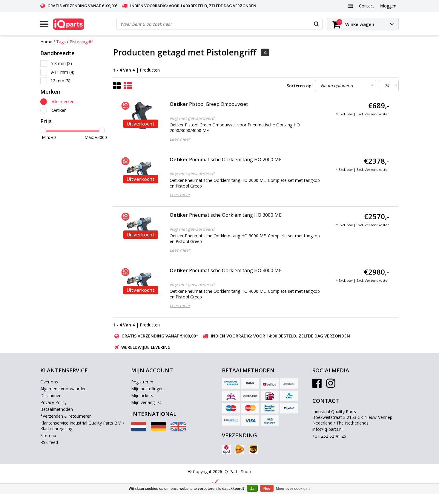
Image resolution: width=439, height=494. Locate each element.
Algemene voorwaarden (63, 388)
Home (46, 41)
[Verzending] (226, 449)
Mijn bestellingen (147, 388)
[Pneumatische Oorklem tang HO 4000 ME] (140, 282)
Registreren (142, 382)
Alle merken (63, 101)
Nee (266, 489)
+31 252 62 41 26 (329, 436)
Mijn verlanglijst (146, 402)
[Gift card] (250, 396)
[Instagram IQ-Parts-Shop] (330, 385)
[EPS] (231, 396)
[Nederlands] (350, 5)
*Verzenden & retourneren (66, 416)
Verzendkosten (377, 114)
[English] (178, 430)
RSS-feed (49, 442)
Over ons (49, 382)
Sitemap (48, 435)
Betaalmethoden (56, 409)
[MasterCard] (250, 408)
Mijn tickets (142, 395)
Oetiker (59, 110)
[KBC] (289, 396)
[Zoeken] (316, 23)
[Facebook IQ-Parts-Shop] (317, 385)
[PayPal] (289, 408)
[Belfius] (270, 383)
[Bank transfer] (250, 383)
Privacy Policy (53, 402)
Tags (61, 41)
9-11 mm (62, 72)
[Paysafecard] (231, 420)
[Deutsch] (158, 430)
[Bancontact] (270, 408)
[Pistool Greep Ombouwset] (140, 115)
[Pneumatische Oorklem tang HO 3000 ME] (140, 226)
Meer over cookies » (293, 489)
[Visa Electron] (270, 420)
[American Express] (231, 383)
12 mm (60, 80)
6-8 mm (61, 63)
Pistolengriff (81, 41)
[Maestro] (231, 408)
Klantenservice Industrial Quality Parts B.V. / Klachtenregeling (82, 425)
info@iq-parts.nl (327, 429)
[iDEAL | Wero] (270, 396)
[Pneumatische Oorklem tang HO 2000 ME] (140, 171)
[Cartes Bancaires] (289, 383)
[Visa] (250, 420)
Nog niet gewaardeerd (192, 118)
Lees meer (180, 139)
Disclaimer (50, 395)
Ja (252, 489)
